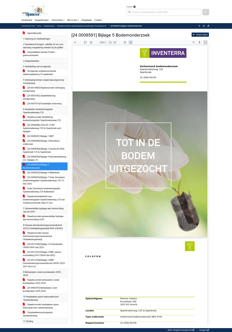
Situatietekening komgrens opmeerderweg (38, 314)
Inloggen (203, 330)
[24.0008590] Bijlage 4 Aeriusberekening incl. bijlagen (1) (44, 158)
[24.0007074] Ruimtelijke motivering (44, 103)
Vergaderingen (42, 20)
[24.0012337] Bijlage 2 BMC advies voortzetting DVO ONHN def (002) (42, 253)
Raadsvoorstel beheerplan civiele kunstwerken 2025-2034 (41, 281)
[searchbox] (163, 12)
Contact (98, 20)
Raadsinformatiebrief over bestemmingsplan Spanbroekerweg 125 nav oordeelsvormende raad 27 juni (44, 199)
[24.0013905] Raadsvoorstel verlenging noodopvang (44, 89)
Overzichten (57, 20)
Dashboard (26, 20)
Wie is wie (72, 20)
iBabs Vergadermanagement (180, 330)
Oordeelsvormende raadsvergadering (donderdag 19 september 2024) (83, 26)
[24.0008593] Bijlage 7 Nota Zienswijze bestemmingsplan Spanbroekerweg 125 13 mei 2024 (44, 180)
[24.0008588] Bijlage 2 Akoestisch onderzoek (41, 142)
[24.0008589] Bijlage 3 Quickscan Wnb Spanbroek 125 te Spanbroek (43, 150)
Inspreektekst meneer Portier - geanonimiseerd (39, 53)
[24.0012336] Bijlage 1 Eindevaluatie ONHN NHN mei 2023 (43, 245)
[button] (205, 12)
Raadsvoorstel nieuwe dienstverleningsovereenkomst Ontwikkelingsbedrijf (37, 236)
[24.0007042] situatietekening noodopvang (39, 97)
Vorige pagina (201, 34)
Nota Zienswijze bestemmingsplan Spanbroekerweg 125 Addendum (41, 190)
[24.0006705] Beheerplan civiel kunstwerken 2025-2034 (40, 289)
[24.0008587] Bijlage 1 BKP (40, 136)
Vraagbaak (86, 20)
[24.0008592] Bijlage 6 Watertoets (43, 172)
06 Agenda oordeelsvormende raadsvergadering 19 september (39, 72)
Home (39, 26)
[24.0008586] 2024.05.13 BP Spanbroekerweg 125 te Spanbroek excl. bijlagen (42, 128)
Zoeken (129, 7)
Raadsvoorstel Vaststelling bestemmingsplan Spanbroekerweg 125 (42, 118)
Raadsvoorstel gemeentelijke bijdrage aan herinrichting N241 (43, 218)
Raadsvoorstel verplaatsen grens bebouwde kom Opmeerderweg (41, 306)
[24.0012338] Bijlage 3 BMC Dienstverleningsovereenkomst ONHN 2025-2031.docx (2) (44, 263)
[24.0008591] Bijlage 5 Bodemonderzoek (36, 166)
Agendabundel (34, 33)
